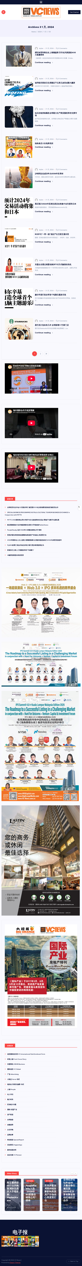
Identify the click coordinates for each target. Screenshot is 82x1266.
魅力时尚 (10, 1099)
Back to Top (74, 1261)
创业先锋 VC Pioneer (14, 1155)
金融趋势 (10, 1125)
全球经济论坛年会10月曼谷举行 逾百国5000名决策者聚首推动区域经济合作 (32, 507)
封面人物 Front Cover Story (16, 1059)
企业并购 (10, 1129)
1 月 (45, 32)
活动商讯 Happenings (14, 1145)
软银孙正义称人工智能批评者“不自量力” (20, 550)
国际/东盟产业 (12, 1109)
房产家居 (10, 1114)
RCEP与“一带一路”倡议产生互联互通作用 (52, 234)
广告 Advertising (13, 1074)
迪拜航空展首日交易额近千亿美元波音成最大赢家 (55, 83)
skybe (41, 48)
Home (33, 32)
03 (50, 32)
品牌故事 (10, 1135)
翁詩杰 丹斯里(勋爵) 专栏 (15, 1084)
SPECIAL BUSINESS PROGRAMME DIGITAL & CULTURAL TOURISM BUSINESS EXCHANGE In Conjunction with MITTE (69, 1181)
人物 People (11, 1089)
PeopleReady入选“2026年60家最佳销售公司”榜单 (24, 530)
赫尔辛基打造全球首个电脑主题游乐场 (50, 295)
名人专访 (10, 1094)
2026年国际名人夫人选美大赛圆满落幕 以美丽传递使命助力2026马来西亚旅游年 (34, 540)
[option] (13, 1195)
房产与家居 (11, 1181)
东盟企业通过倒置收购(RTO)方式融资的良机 (53, 264)
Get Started (74, 12)
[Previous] (72, 1173)
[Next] (75, 1173)
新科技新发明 (11, 1150)
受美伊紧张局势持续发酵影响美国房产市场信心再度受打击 (27, 535)
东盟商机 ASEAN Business (16, 1064)
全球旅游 (10, 1119)
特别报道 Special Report (15, 1140)
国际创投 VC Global (14, 1069)
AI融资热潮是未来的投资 (15, 555)
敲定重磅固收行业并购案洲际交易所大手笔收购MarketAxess (27, 525)
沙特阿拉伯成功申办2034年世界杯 (49, 174)
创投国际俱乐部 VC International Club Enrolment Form (26, 1054)
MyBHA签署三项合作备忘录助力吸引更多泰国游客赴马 (25, 545)
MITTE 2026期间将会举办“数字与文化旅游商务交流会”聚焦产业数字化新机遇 (33, 520)
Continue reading (43, 62)
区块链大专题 (11, 1104)
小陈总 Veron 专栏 (13, 1079)
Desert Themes (15, 1262)
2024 (40, 32)
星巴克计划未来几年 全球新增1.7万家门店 (52, 325)
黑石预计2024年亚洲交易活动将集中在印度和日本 (55, 204)
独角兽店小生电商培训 (44, 143)
